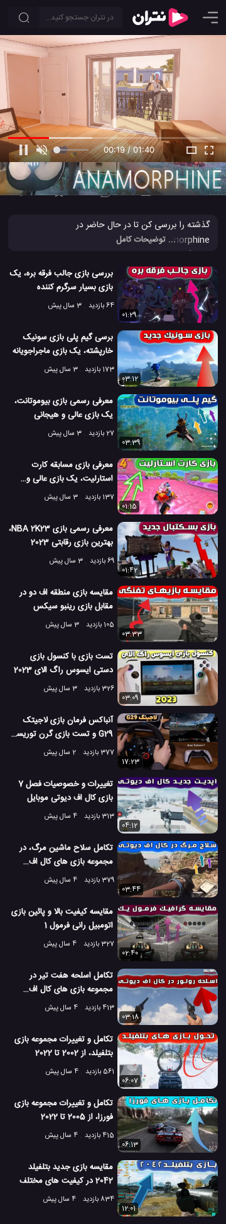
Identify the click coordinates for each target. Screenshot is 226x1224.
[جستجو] (24, 17)
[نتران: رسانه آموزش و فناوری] (160, 17)
